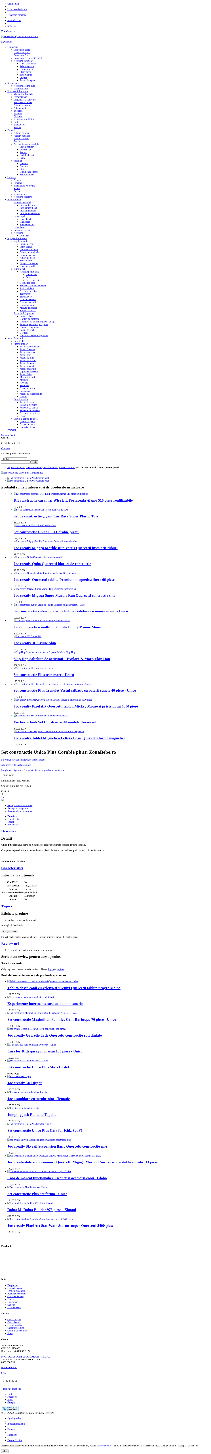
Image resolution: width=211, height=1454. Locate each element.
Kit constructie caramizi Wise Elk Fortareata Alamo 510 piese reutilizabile (73, 500)
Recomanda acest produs (19, 811)
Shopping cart (8, 435)
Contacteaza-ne (14, 1288)
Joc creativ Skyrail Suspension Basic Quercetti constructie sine (57, 1146)
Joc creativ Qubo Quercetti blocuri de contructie (52, 564)
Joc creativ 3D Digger (24, 1083)
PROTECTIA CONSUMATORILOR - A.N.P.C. (25, 1356)
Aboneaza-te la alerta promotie (16, 765)
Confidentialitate (15, 1296)
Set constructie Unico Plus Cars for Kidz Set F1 (45, 1130)
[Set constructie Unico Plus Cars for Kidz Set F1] (31, 1124)
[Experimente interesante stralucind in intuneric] (31, 997)
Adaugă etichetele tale (12, 925)
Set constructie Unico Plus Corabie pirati (46, 532)
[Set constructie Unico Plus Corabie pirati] (28, 478)
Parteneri (11, 1429)
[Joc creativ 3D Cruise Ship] (28, 636)
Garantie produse (15, 1328)
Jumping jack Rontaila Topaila (31, 1115)
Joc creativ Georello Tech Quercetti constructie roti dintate (54, 1035)
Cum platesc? (14, 1322)
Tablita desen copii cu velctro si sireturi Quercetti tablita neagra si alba (63, 988)
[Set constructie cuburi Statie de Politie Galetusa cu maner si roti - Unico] (50, 604)
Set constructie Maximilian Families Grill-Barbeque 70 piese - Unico (61, 1019)
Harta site (12, 1434)
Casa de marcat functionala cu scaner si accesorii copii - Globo (57, 1178)
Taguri (10, 821)
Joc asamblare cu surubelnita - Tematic (38, 1099)
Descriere (12, 816)
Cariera (11, 1299)
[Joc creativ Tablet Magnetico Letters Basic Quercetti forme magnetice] (49, 731)
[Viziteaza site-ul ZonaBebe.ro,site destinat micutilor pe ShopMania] (10, 1410)
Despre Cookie (14, 1440)
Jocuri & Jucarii (34, 467)
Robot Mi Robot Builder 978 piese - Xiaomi (41, 1210)
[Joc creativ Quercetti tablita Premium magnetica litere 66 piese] (45, 573)
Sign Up (11, 26)
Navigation (6, 41)
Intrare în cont (14, 20)
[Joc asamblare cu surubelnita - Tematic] (27, 1092)
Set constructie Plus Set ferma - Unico (37, 1194)
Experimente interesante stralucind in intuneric (45, 1004)
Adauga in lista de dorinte (19, 805)
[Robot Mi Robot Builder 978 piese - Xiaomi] (30, 1203)
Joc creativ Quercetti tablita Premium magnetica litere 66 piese (64, 580)
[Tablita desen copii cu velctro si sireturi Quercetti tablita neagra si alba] (42, 981)
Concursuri (12, 1302)
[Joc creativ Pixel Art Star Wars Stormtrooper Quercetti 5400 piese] (40, 1219)
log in (51, 969)
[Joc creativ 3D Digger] (19, 1076)
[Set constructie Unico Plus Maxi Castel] (27, 1060)
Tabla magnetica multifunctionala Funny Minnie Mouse (58, 627)
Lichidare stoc (14, 1307)
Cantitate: (6, 791)
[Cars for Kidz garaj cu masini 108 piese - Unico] (31, 1044)
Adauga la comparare (17, 808)
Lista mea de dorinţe (17, 9)
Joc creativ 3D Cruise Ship (35, 643)
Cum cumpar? (14, 1319)
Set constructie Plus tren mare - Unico (44, 675)
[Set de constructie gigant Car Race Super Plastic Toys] (41, 509)
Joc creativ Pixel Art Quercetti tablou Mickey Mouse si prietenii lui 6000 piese (76, 706)
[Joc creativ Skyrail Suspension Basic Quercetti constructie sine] (39, 1139)
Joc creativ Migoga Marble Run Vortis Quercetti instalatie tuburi (66, 548)
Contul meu (13, 3)
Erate (10, 1333)
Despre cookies (104, 1445)
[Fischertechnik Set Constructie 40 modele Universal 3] (41, 715)
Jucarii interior (50, 467)
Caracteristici (13, 819)
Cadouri (11, 1304)
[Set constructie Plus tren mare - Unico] (33, 668)
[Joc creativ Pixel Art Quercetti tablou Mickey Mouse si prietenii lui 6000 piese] (53, 699)
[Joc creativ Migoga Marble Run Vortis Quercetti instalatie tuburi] (46, 541)
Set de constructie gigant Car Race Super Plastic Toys (56, 516)
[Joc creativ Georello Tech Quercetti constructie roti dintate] (36, 1028)
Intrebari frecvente (16, 1423)
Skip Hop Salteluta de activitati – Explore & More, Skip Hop (62, 659)
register (60, 969)
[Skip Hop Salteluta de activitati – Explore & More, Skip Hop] (44, 652)
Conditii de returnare (17, 1330)
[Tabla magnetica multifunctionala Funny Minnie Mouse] (42, 620)
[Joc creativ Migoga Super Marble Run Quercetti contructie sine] (46, 589)
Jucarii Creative (67, 467)
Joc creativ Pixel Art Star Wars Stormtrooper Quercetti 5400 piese (60, 1226)
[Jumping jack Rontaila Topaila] (23, 1108)
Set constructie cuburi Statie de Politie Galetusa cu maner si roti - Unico (71, 611)
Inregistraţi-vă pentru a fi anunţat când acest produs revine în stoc (32, 770)
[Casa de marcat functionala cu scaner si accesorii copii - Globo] (39, 1171)
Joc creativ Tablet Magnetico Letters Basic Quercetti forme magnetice (69, 738)
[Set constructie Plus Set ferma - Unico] (27, 1187)
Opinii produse (14, 1418)
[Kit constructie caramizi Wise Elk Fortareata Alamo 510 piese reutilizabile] (51, 493)
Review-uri (12, 824)
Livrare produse (15, 1325)
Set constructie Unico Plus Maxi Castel (38, 1067)
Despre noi (12, 1285)
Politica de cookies (16, 1293)
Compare (5, 448)
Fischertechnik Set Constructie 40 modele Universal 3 (56, 722)
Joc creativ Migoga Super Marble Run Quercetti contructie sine (64, 595)
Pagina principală (16, 467)
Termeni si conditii (16, 1291)
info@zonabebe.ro (12, 1388)
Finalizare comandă (16, 15)
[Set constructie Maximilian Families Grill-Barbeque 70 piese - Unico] (42, 1013)
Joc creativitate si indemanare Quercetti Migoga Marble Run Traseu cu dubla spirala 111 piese (82, 1162)
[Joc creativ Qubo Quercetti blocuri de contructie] (38, 557)
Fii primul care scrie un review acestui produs (23, 759)
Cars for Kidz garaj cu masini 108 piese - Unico (44, 1051)
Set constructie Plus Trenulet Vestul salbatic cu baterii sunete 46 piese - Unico (75, 690)
